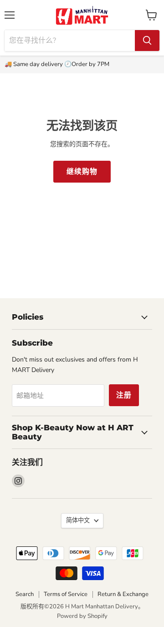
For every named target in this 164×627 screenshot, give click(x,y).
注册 (124, 395)
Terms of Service (65, 594)
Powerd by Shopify (82, 616)
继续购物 (82, 172)
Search (24, 594)
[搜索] (147, 40)
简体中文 (78, 520)
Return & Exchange (123, 594)
